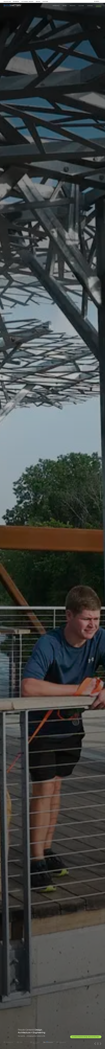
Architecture (7, 1)
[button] (95, 1043)
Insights (72, 5)
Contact (98, 5)
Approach (56, 5)
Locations (45, 1)
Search (97, 1)
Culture (81, 5)
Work (64, 5)
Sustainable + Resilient (27, 1)
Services (38, 1)
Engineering (16, 1)
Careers (90, 5)
